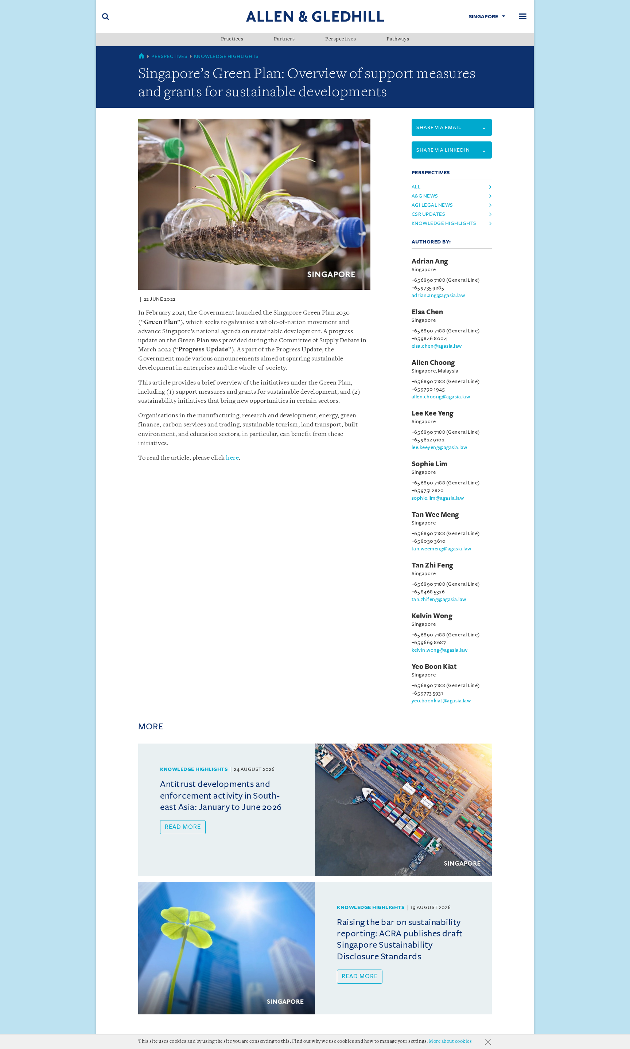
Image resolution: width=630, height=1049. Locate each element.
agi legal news (432, 205)
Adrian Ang (430, 261)
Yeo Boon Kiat (434, 666)
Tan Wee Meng (435, 514)
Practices (232, 39)
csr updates (429, 214)
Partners (284, 39)
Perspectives (340, 39)
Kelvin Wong (432, 616)
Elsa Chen (427, 312)
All (416, 187)
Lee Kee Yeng (433, 413)
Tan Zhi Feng (433, 565)
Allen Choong (433, 362)
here (232, 458)
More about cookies (450, 1041)
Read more (183, 827)
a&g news (425, 196)
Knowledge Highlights (226, 56)
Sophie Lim (430, 464)
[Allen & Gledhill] (315, 16)
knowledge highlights (444, 223)
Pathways (397, 39)
